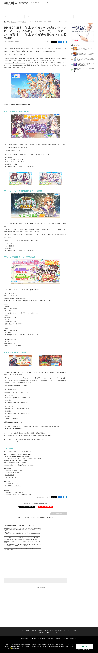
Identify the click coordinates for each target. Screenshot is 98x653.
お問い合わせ (51, 638)
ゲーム (13, 21)
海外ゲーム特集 (9, 475)
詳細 (10, 648)
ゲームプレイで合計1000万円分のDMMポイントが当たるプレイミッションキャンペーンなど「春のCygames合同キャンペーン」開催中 (22, 545)
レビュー (80, 17)
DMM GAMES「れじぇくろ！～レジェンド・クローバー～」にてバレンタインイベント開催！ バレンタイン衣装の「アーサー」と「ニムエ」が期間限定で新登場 (22, 533)
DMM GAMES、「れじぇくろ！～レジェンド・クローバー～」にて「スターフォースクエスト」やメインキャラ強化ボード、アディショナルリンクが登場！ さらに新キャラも (22, 529)
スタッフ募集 (65, 638)
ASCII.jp (42, 632)
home (7, 21)
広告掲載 (58, 638)
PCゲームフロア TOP (11, 477)
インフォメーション (55, 17)
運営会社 (44, 638)
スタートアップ (18, 17)
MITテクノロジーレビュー (53, 632)
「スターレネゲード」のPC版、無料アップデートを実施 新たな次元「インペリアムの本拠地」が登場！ (22, 548)
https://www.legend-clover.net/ (15, 63)
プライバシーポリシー (34, 638)
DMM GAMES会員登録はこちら (13, 470)
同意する (84, 646)
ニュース (92, 17)
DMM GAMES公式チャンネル (13, 483)
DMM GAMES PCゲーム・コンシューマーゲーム (18, 494)
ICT (30, 17)
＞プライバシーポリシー (84, 649)
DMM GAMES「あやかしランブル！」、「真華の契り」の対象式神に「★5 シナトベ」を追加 (22, 542)
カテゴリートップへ (59, 513)
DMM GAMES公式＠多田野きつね (14, 492)
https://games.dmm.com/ (47, 58)
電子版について (73, 638)
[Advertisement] (49, 9)
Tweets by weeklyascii (41, 587)
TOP (67, 17)
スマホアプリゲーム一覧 (12, 473)
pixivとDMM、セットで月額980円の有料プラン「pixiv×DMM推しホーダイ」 (21, 539)
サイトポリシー (24, 638)
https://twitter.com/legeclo (13, 428)
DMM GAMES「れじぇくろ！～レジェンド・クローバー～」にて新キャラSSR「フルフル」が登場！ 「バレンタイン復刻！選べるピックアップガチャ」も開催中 (22, 536)
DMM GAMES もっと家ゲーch (13, 486)
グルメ (6, 17)
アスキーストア (42, 17)
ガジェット (40, 630)
